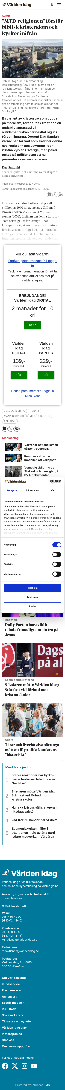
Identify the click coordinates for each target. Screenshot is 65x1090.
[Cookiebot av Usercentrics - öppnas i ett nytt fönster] (47, 481)
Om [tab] (53, 490)
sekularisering (14, 410)
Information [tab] (32, 490)
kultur (45, 416)
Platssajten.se (12, 1034)
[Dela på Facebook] (49, 194)
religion (10, 421)
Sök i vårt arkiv (12, 1015)
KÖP (32, 325)
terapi (34, 410)
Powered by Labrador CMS (32, 1085)
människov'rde (14, 416)
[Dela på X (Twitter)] (54, 194)
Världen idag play (14, 1027)
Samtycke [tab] (11, 490)
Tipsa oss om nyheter (17, 1021)
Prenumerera (11, 990)
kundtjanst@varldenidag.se (19, 939)
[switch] (56, 554)
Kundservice (11, 984)
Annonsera (9, 996)
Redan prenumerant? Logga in (32, 391)
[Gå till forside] (16, 4)
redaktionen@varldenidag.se (20, 951)
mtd (32, 416)
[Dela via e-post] (60, 194)
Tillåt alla (32, 587)
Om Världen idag (14, 977)
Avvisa (32, 606)
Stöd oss (8, 1040)
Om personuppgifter (16, 1046)
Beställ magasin (13, 1002)
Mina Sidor (32, 396)
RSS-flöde (9, 1009)
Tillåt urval (32, 597)
